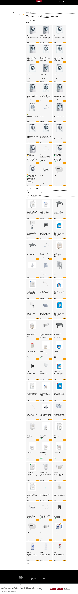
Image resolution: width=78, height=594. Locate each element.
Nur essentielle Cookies (60, 588)
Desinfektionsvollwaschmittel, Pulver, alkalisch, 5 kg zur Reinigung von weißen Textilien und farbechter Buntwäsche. (59, 475)
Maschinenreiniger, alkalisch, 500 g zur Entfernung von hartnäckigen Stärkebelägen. (59, 495)
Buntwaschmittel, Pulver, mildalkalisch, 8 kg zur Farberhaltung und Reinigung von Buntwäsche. (45, 475)
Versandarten (45, 575)
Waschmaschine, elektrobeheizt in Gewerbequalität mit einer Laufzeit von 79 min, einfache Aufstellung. (58, 159)
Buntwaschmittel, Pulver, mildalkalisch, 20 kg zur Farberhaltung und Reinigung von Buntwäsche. (59, 435)
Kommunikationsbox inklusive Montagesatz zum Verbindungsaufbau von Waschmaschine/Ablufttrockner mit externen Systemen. (46, 334)
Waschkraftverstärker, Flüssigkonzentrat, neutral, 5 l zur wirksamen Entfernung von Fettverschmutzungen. (45, 435)
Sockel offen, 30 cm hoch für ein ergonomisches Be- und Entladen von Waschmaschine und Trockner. (58, 212)
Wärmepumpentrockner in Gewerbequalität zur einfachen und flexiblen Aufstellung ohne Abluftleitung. (32, 117)
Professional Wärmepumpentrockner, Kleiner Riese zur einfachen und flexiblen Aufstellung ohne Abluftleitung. (32, 136)
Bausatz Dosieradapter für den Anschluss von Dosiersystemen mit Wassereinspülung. (46, 415)
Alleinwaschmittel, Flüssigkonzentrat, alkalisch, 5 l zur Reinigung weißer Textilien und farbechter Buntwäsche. (45, 354)
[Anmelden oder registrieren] (61, 1)
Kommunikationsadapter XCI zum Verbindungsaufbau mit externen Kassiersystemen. (31, 313)
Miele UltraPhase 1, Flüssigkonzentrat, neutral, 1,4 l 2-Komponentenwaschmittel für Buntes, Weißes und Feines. (32, 555)
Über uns (32, 574)
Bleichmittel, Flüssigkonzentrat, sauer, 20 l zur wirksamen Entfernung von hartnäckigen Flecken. (59, 394)
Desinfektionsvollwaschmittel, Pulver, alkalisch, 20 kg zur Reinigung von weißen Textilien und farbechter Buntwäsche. (32, 495)
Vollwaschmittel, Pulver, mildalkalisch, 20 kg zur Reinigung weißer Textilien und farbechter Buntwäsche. (32, 212)
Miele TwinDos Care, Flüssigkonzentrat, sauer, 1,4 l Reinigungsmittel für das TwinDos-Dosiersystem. (59, 555)
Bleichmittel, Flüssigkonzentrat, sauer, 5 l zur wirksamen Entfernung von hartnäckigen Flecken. (59, 292)
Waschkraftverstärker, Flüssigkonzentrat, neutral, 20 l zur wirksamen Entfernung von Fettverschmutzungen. (32, 475)
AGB (31, 575)
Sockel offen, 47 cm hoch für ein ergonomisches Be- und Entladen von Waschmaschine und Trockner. (45, 233)
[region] (39, 589)
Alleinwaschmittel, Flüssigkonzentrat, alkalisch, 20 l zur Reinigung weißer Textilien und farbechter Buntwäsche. (59, 254)
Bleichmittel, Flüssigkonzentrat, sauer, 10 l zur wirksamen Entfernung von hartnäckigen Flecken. (59, 374)
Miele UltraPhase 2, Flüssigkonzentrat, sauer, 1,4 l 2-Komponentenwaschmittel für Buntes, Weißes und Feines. (45, 555)
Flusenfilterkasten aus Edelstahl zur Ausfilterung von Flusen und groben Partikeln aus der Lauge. (58, 274)
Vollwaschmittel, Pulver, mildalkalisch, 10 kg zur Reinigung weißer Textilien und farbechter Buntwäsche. (32, 394)
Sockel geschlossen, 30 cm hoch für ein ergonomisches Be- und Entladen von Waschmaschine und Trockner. (45, 313)
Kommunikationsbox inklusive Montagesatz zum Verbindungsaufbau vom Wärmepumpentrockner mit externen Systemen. (45, 535)
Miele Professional (46, 579)
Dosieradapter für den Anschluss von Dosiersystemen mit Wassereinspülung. (32, 273)
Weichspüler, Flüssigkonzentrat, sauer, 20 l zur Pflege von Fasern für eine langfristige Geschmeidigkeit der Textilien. (59, 313)
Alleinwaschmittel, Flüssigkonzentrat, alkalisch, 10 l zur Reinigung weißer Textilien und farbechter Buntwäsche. (32, 334)
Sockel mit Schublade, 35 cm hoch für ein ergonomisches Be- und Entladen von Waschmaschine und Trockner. (59, 178)
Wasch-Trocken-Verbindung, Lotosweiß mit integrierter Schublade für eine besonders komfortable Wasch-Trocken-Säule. (45, 178)
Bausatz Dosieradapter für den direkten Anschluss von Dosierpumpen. (45, 292)
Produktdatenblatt (31, 114)
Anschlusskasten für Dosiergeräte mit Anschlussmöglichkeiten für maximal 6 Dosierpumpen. (31, 233)
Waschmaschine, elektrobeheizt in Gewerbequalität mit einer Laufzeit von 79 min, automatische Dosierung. (32, 179)
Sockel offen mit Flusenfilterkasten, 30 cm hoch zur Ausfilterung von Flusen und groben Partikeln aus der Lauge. (59, 334)
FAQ (44, 574)
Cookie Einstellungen (66, 588)
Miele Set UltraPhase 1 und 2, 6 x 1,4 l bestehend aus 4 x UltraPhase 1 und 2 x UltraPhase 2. (59, 535)
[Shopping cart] (65, 1)
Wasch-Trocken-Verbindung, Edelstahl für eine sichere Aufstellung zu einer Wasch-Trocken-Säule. (45, 116)
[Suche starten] (59, 1)
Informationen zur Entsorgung (33, 579)
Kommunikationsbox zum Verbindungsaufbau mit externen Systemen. (45, 373)
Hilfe (31, 580)
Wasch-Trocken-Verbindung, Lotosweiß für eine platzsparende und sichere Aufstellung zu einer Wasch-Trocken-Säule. (45, 157)
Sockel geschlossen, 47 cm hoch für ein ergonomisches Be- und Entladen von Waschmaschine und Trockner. (45, 274)
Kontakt (44, 578)
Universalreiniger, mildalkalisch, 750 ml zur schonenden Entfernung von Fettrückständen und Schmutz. (45, 495)
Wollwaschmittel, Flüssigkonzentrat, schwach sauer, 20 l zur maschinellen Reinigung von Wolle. (31, 435)
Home (13, 7)
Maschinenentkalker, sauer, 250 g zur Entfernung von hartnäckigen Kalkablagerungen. (31, 354)
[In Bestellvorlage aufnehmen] (35, 42)
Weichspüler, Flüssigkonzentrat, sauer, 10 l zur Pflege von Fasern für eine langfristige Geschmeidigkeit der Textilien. (59, 233)
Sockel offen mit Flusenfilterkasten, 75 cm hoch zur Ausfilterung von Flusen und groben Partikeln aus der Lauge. (59, 516)
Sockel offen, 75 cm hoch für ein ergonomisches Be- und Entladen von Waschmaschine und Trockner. (31, 374)
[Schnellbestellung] (63, 1)
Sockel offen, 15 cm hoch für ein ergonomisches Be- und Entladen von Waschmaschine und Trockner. (31, 254)
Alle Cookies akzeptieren (53, 588)
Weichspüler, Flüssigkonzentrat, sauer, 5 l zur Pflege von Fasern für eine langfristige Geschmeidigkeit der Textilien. (59, 354)
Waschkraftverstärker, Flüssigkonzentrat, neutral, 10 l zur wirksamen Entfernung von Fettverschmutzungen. (59, 455)
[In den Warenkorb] (37, 42)
